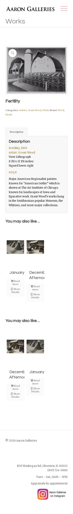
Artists (23, 110)
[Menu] (62, 8)
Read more (16, 283)
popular (39, 200)
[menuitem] (62, 8)
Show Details (15, 291)
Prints (45, 110)
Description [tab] (16, 131)
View (12, 157)
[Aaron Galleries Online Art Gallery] (30, 8)
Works (15, 21)
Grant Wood (34, 110)
